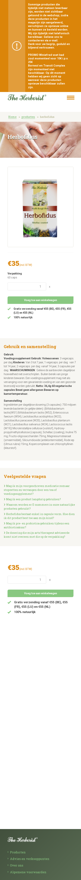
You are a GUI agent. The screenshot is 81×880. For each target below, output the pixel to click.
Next (69, 210)
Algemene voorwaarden (28, 872)
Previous (11, 210)
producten (28, 117)
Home (12, 117)
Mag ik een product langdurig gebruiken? (33, 499)
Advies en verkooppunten (29, 859)
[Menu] (70, 98)
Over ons (16, 865)
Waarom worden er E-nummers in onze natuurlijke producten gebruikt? (39, 506)
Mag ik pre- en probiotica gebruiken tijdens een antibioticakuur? (36, 525)
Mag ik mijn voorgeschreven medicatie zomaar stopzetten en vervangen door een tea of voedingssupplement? (37, 490)
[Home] (32, 96)
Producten (18, 852)
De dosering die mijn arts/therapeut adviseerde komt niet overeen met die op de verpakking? (37, 534)
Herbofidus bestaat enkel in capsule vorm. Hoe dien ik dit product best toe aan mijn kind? (39, 516)
